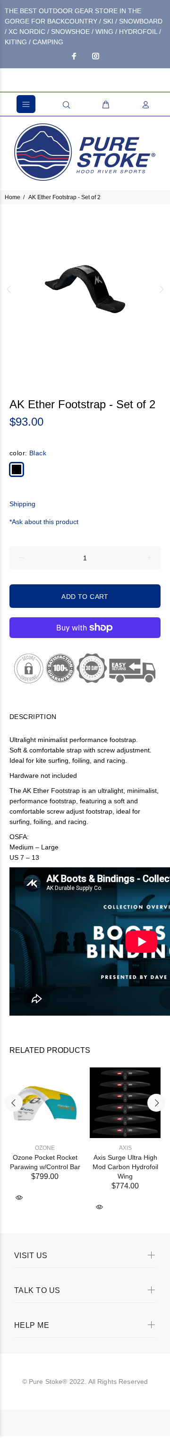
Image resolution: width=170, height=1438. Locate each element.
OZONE (45, 1148)
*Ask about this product (43, 521)
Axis (125, 1148)
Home (12, 197)
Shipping (22, 504)
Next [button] (161, 289)
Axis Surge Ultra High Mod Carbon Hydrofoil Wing (125, 1167)
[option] (85, 289)
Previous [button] (9, 289)
